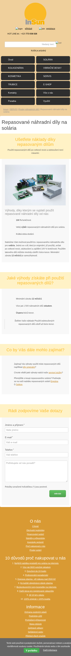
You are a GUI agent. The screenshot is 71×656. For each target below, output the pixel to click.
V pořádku (31, 650)
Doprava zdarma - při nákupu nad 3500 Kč (37, 579)
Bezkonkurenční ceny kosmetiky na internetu (36, 587)
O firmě (35, 526)
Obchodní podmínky (35, 530)
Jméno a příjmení (14, 425)
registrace (50, 28)
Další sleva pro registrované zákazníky (36, 591)
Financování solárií (35, 534)
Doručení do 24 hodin (36, 571)
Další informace (50, 650)
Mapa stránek (35, 624)
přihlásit (28, 28)
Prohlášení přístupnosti (35, 620)
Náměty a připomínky (35, 538)
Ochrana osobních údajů (35, 612)
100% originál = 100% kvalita (37, 599)
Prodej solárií (35, 550)
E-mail (8, 437)
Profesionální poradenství (36, 575)
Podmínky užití (35, 616)
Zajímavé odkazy (35, 628)
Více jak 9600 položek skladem (37, 567)
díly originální (29, 367)
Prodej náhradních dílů (28, 109)
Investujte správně (35, 542)
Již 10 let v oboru (36, 595)
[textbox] (31, 44)
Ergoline (54, 381)
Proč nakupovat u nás (35, 546)
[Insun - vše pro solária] (35, 13)
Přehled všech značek (35, 636)
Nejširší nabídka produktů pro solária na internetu (36, 563)
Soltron (19, 384)
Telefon (9, 449)
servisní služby (55, 372)
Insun (5, 109)
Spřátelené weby (35, 632)
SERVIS (13, 109)
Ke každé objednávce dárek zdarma (36, 583)
